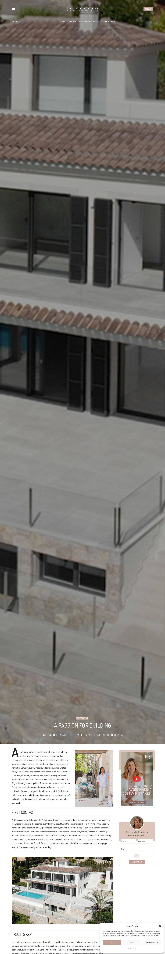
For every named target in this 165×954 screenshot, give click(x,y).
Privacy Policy (132, 948)
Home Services (84, 21)
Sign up (148, 9)
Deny (132, 942)
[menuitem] (13, 21)
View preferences (151, 942)
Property (53, 21)
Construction (82, 718)
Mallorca (72, 21)
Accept (112, 942)
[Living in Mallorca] (82, 9)
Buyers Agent (110, 21)
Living (63, 21)
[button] (160, 926)
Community (97, 21)
